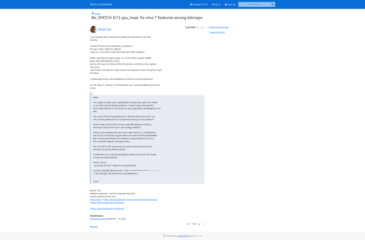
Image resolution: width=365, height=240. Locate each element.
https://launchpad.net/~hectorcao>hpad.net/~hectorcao (130, 199)
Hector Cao (104, 29)
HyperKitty (183, 236)
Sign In (217, 4)
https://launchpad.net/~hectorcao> (107, 202)
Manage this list (200, 4)
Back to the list (217, 32)
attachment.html (98, 218)
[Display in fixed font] (199, 224)
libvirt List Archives (101, 4)
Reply (95, 226)
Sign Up (231, 4)
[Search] (272, 4)
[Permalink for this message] (203, 224)
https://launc (96, 199)
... (92, 93)
